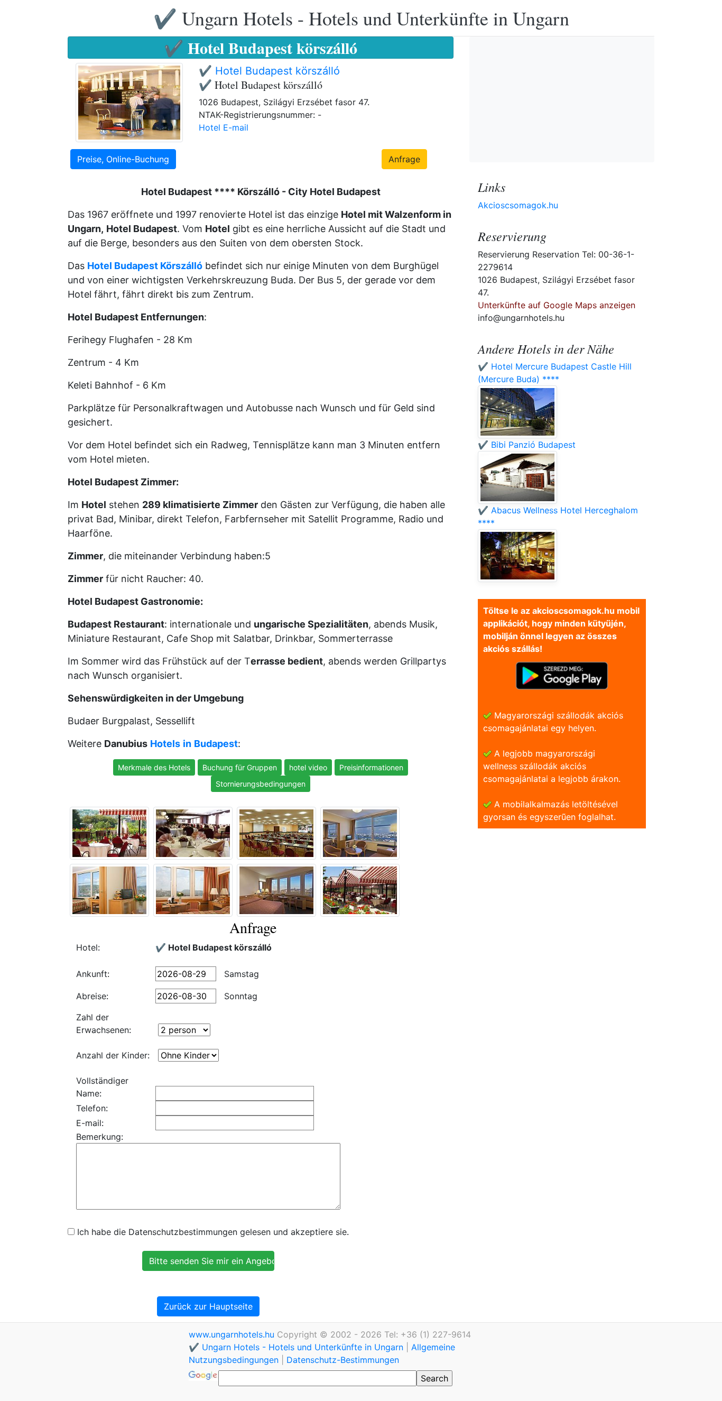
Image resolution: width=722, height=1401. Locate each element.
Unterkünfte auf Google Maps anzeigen (556, 305)
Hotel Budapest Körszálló (144, 265)
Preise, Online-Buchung (123, 159)
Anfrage (404, 159)
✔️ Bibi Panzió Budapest (527, 444)
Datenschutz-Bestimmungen (342, 1359)
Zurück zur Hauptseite (208, 1306)
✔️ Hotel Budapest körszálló (269, 70)
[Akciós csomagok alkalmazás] (562, 674)
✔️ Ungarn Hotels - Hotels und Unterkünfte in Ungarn (361, 18)
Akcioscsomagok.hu (518, 205)
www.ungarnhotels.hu (233, 1334)
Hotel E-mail (223, 127)
